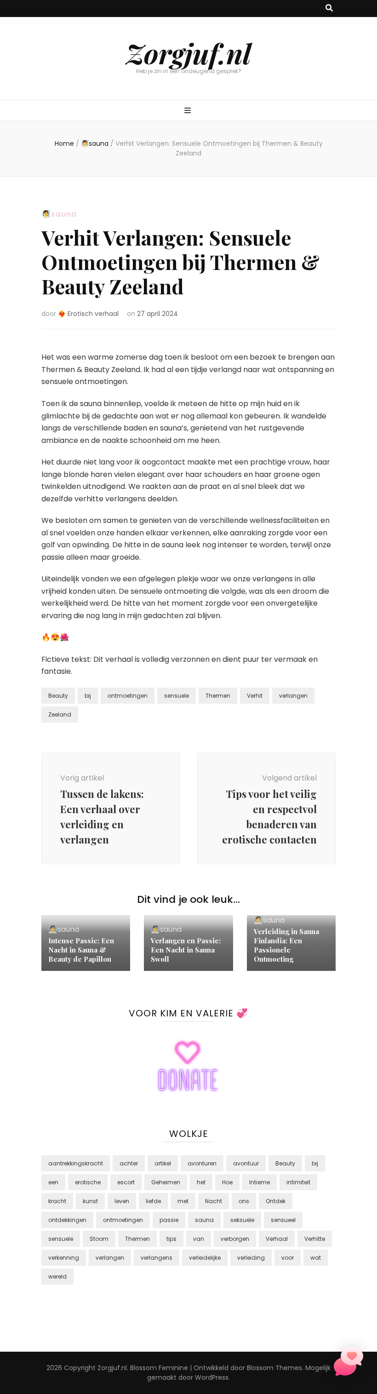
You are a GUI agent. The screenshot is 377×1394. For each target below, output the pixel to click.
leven (121, 1201)
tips (171, 1239)
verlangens (156, 1258)
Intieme (259, 1182)
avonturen (202, 1163)
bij (88, 696)
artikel (162, 1163)
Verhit (255, 696)
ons (244, 1201)
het (201, 1182)
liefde (153, 1201)
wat (315, 1258)
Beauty (58, 696)
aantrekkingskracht (75, 1163)
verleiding (251, 1258)
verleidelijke (205, 1258)
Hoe (227, 1182)
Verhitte (314, 1239)
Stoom (99, 1239)
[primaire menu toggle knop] (188, 111)
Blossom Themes (274, 1367)
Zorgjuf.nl (188, 52)
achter (129, 1163)
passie (169, 1220)
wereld (57, 1276)
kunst (90, 1201)
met (182, 1201)
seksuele (242, 1220)
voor (287, 1258)
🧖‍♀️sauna (59, 214)
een (53, 1182)
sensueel (283, 1220)
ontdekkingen (67, 1220)
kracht (57, 1201)
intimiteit (298, 1182)
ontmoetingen (128, 696)
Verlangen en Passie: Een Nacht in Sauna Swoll (186, 950)
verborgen (235, 1239)
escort (126, 1182)
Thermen (218, 696)
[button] (348, 1363)
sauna (204, 1220)
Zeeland (59, 714)
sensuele (176, 696)
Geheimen (165, 1182)
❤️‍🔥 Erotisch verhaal (88, 313)
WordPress (211, 1377)
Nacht (213, 1201)
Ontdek (276, 1201)
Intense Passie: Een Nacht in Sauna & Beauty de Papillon (81, 950)
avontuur (246, 1163)
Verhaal (277, 1239)
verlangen (293, 696)
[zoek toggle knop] (329, 8)
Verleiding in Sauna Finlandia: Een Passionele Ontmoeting (286, 945)
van (198, 1239)
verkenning (63, 1258)
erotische (88, 1182)
